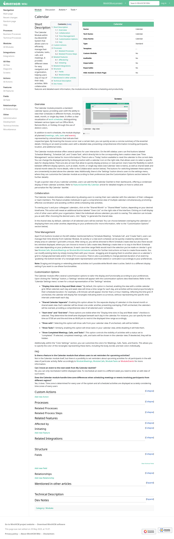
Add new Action (42, 396)
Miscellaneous (9, 129)
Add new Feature (42, 432)
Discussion (50, 9)
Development (9, 122)
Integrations (8, 56)
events (72, 135)
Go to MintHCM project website (19, 524)
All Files (6, 65)
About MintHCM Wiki (30, 533)
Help (5, 25)
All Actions (8, 81)
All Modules (8, 47)
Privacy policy (11, 533)
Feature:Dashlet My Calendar (86, 184)
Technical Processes (12, 38)
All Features (8, 91)
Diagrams (7, 69)
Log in (163, 3)
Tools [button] (73, 9)
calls (57, 135)
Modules (49, 508)
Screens (6, 72)
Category (40, 508)
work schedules (56, 119)
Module (38, 9)
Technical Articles (11, 125)
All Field (6, 100)
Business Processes (12, 34)
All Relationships (10, 109)
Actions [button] (62, 9)
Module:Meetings (59, 250)
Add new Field (41, 468)
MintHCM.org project (112, 3)
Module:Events (127, 361)
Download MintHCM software (51, 524)
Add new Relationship (44, 478)
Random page (9, 21)
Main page (8, 13)
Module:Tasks (112, 361)
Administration (10, 118)
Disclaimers (48, 533)
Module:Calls (44, 250)
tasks (62, 135)
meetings (50, 135)
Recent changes (10, 17)
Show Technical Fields (148, 463)
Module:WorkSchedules (80, 250)
